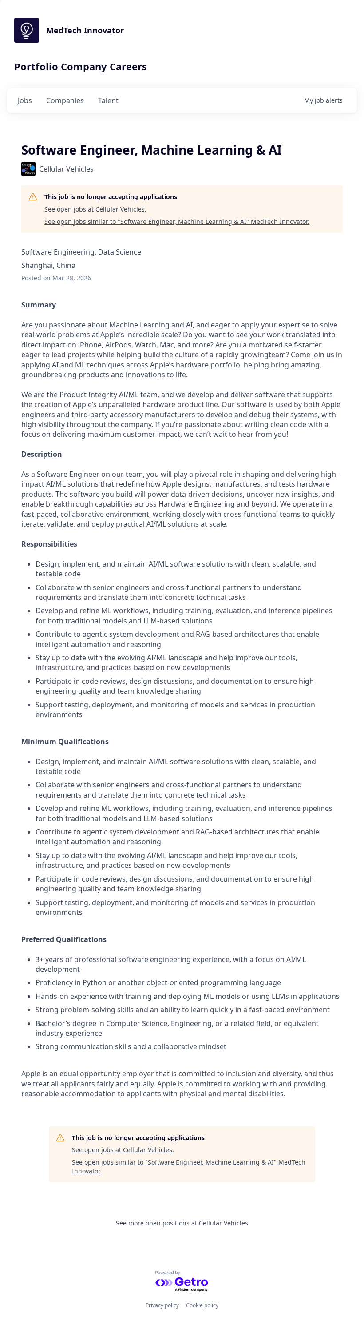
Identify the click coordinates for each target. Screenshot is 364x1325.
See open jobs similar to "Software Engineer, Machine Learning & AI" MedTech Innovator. (176, 221)
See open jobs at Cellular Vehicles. (95, 209)
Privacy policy (162, 1305)
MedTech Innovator (85, 30)
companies (65, 100)
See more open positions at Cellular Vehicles (182, 1223)
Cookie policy (202, 1305)
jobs (25, 100)
